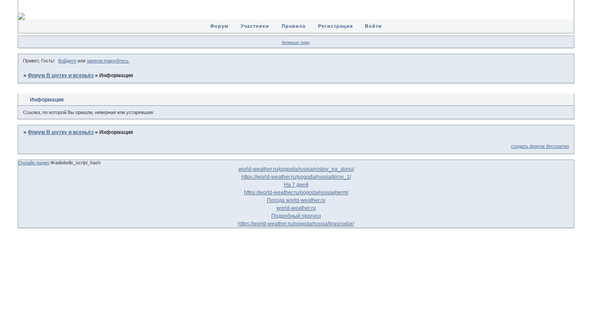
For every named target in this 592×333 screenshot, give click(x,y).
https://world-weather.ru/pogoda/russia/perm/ (296, 192)
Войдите (67, 60)
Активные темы (295, 42)
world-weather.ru (296, 208)
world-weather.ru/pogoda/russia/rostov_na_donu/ (296, 169)
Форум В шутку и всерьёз (61, 75)
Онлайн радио (33, 162)
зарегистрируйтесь (108, 60)
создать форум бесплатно (540, 146)
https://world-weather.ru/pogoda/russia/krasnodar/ (296, 224)
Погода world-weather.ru (296, 200)
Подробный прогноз (296, 216)
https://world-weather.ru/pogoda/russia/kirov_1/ (296, 177)
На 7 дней (296, 185)
